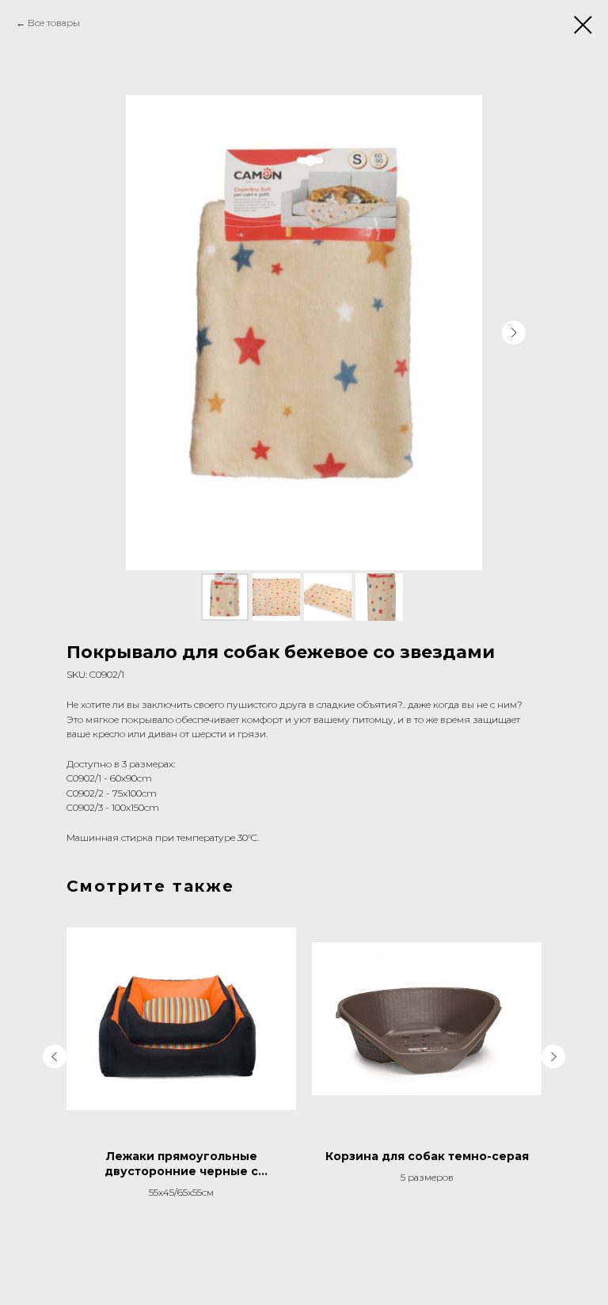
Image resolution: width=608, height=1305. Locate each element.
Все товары (54, 23)
